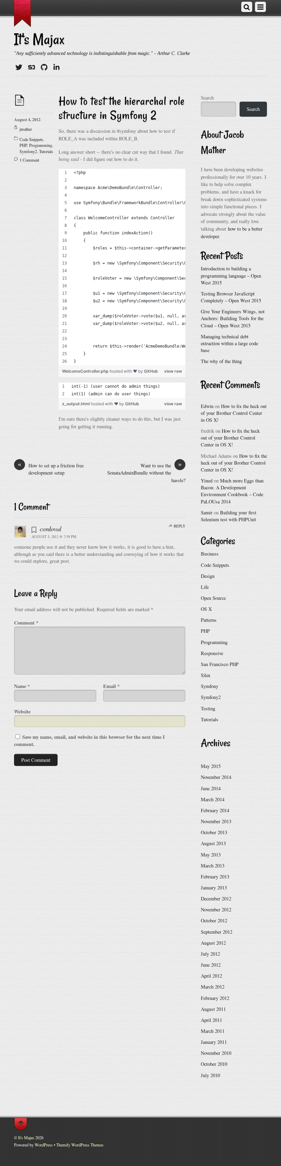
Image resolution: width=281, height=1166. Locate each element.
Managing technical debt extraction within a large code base (229, 343)
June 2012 (211, 964)
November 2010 (216, 1053)
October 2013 (214, 832)
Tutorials (46, 151)
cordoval (50, 528)
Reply (179, 525)
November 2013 (216, 821)
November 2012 (216, 909)
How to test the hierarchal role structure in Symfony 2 (122, 108)
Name (22, 686)
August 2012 (213, 943)
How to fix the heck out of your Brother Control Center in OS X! (234, 413)
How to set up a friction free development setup (51, 469)
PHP (23, 145)
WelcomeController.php (86, 371)
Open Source (213, 598)
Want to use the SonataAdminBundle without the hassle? (146, 472)
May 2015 (211, 766)
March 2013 (212, 865)
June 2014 (211, 788)
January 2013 (214, 887)
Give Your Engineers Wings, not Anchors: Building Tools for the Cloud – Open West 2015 (233, 318)
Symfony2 (28, 151)
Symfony (209, 686)
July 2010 (210, 1075)
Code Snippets (31, 139)
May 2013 (211, 854)
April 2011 (211, 1020)
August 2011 (213, 1009)
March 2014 (212, 799)
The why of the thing (221, 361)
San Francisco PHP (220, 664)
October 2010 (214, 1064)
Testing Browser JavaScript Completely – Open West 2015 (231, 297)
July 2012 (210, 954)
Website (22, 711)
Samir (206, 512)
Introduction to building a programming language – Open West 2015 (231, 275)
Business (210, 553)
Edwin (207, 406)
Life (205, 587)
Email (111, 686)
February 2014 (215, 810)
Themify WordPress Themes (79, 1144)
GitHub (151, 371)
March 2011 (212, 1031)
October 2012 (214, 920)
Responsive (212, 653)
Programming (40, 145)
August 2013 (213, 843)
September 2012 (216, 932)
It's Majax (26, 1137)
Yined (206, 480)
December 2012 (216, 898)
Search (207, 97)
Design (208, 576)
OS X (206, 609)
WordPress (44, 1144)
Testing (208, 708)
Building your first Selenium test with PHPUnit (228, 516)
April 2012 (211, 975)
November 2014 (216, 777)
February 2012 (215, 998)
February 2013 (215, 876)
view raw (173, 371)
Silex (205, 675)
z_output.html (76, 403)
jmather (26, 129)
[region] (122, 267)
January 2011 (214, 1042)
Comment (26, 622)
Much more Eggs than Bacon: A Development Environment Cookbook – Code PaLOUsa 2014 (232, 490)
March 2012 (212, 986)
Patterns (209, 620)
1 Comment (29, 160)
